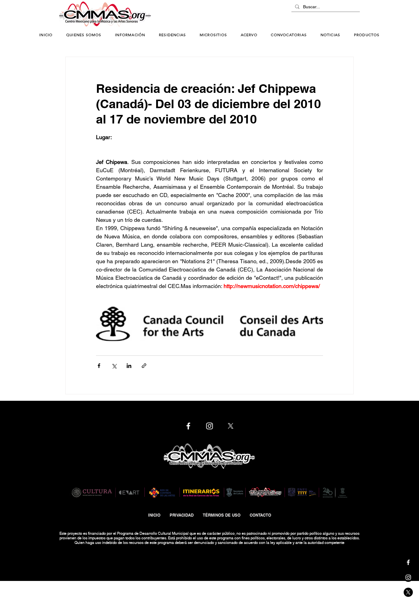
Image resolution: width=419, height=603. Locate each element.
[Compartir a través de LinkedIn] (129, 366)
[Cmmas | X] (408, 592)
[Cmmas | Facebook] (408, 562)
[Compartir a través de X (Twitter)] (114, 366)
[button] (130, 35)
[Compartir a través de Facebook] (99, 366)
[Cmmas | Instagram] (408, 577)
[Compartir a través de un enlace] (144, 366)
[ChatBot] (341, 14)
